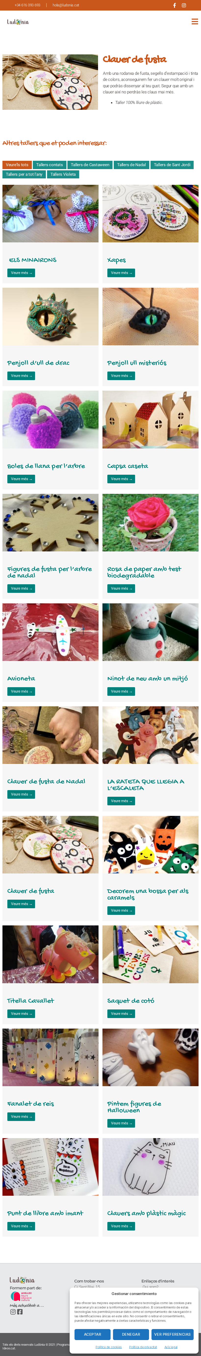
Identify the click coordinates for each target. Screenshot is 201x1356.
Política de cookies (109, 1347)
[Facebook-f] (174, 5)
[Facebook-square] (20, 1312)
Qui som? (150, 1287)
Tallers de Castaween (90, 164)
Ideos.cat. (8, 1348)
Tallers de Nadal (131, 164)
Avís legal (170, 1347)
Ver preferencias (172, 1334)
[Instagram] (184, 5)
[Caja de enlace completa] (50, 234)
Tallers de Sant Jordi (172, 164)
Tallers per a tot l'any (24, 174)
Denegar (131, 1334)
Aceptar (92, 1334)
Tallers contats (49, 164)
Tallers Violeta (63, 174)
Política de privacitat (143, 1347)
